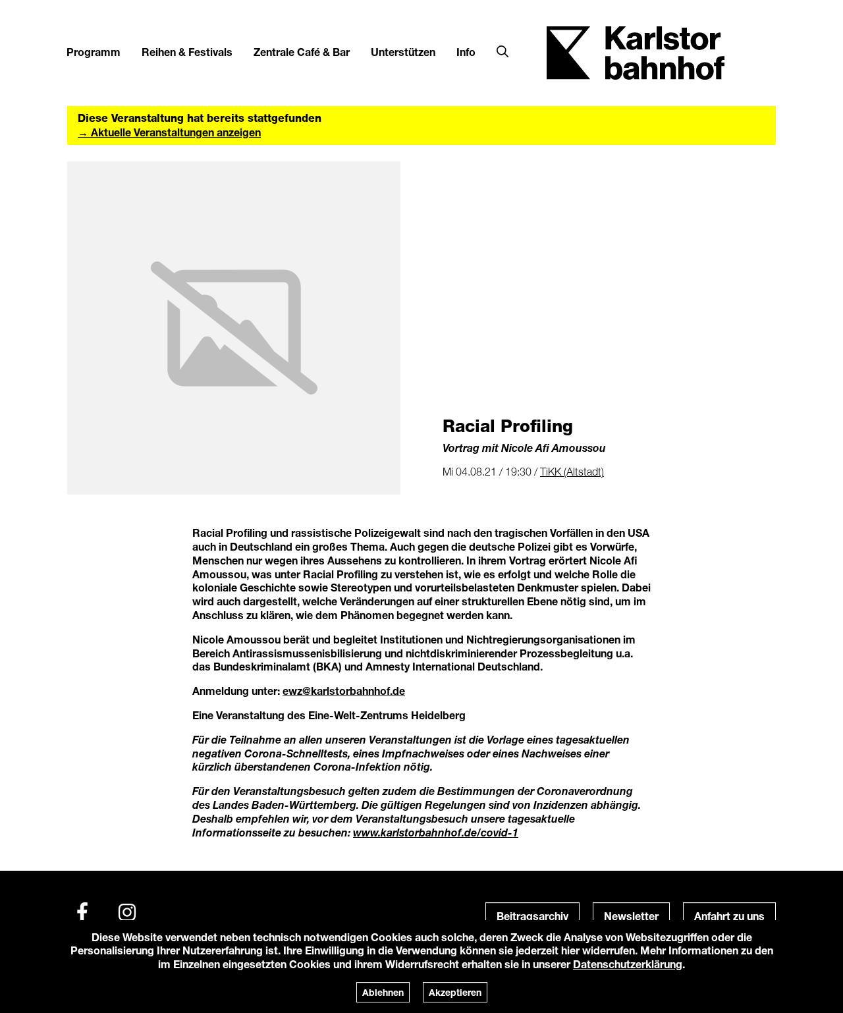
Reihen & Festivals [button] (187, 51)
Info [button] (466, 51)
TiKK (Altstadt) (572, 472)
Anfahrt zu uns (729, 916)
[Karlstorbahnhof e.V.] (635, 51)
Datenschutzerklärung (627, 964)
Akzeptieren (455, 992)
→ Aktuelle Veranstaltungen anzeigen (169, 132)
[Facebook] (82, 912)
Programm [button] (94, 51)
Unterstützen (403, 51)
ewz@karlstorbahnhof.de (344, 690)
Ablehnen (383, 992)
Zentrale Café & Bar (302, 51)
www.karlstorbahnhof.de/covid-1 (435, 832)
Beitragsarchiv (532, 916)
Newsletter (631, 916)
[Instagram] (127, 912)
